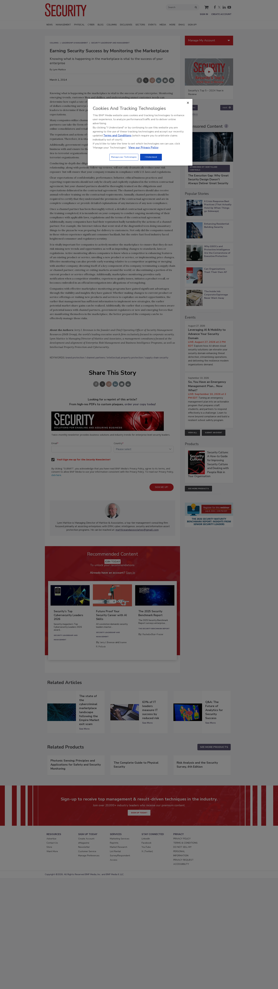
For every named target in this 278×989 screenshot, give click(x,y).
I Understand (151, 157)
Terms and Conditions (117, 135)
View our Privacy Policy (143, 147)
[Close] (187, 102)
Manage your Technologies (124, 157)
